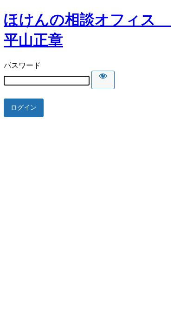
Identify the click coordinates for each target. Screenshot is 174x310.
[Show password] (103, 80)
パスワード (22, 65)
